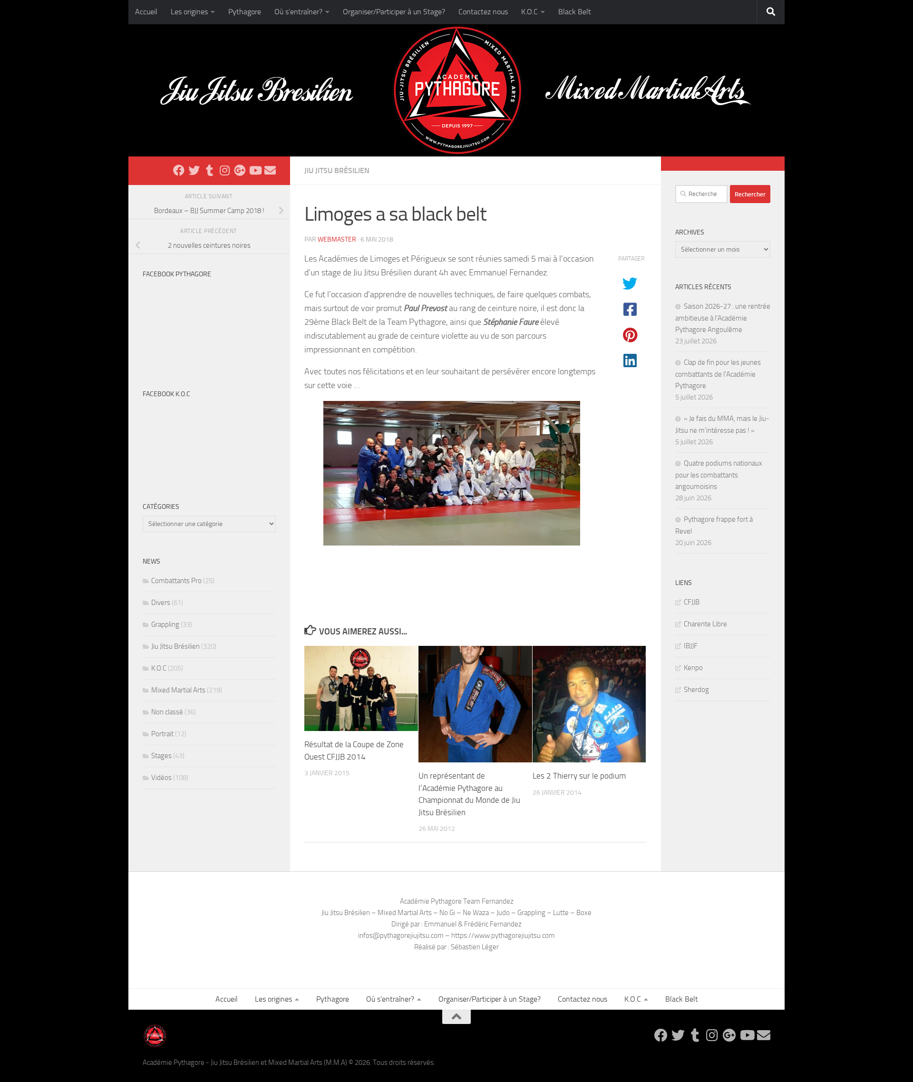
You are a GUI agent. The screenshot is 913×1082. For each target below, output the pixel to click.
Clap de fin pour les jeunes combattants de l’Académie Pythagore (718, 374)
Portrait (162, 734)
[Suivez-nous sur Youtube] (255, 170)
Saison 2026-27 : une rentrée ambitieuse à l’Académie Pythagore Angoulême (722, 318)
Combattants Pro (176, 580)
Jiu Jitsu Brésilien (336, 170)
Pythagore (244, 11)
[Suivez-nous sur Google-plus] (239, 170)
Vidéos (161, 777)
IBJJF (691, 646)
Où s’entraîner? (298, 11)
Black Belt (574, 11)
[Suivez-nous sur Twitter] (194, 170)
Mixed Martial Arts (178, 690)
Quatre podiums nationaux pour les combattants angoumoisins (718, 475)
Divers (160, 602)
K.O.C (529, 11)
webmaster (337, 239)
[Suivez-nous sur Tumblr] (209, 170)
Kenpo (693, 667)
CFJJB (691, 602)
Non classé (167, 712)
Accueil (146, 11)
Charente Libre (705, 624)
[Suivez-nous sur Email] (270, 170)
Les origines (189, 11)
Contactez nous (483, 11)
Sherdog (696, 689)
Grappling (165, 624)
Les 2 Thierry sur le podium (579, 775)
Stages (161, 755)
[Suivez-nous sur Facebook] (179, 170)
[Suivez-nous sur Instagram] (224, 170)
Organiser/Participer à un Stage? (394, 11)
